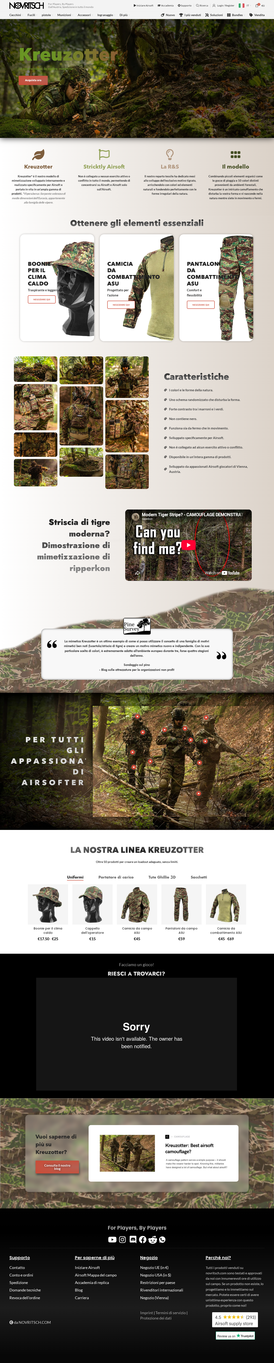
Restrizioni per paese (157, 1282)
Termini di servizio (170, 1312)
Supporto (186, 5)
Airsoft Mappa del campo (96, 1275)
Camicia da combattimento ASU (226, 930)
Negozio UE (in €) (154, 1267)
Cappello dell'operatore (92, 930)
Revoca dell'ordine (24, 1297)
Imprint (146, 1312)
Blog (79, 1290)
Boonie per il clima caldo (48, 930)
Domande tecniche (25, 1290)
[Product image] (48, 904)
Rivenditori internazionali (161, 1290)
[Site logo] (26, 5)
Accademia (167, 5)
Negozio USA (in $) (155, 1275)
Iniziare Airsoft (144, 5)
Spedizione (18, 1282)
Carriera (82, 1297)
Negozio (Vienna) (154, 1297)
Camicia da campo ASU (137, 930)
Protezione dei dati (156, 1318)
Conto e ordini (21, 1275)
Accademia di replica (92, 1282)
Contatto (17, 1267)
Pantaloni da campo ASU (181, 930)
